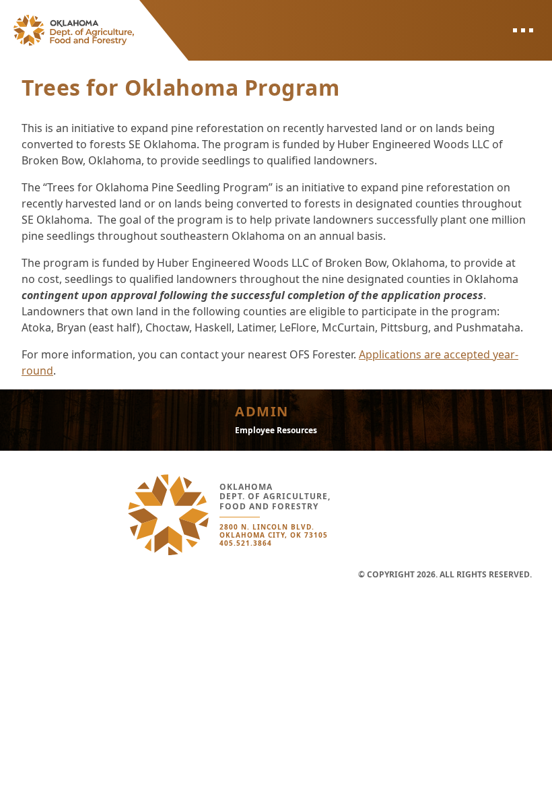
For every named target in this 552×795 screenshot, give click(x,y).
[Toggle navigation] (523, 30)
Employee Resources (276, 430)
